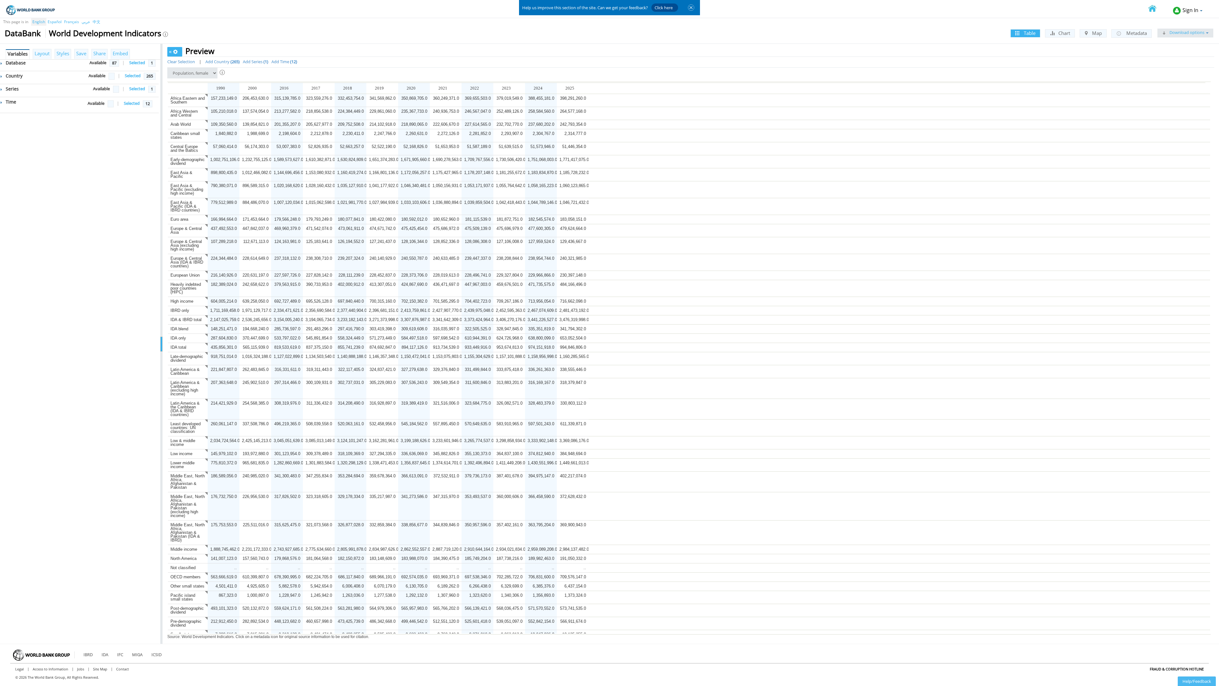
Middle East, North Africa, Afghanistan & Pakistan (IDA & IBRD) (187, 532)
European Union (185, 275)
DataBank (23, 33)
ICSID (156, 654)
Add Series (255, 61)
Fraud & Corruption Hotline (1177, 669)
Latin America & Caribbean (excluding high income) (185, 388)
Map (1096, 33)
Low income (181, 453)
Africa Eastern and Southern (187, 100)
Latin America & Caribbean (185, 371)
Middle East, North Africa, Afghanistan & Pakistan (187, 482)
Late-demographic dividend (186, 358)
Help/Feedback (1196, 681)
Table (1029, 33)
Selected (137, 62)
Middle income (183, 549)
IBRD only (179, 310)
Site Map (100, 669)
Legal (19, 669)
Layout (42, 53)
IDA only (178, 338)
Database (15, 63)
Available (98, 62)
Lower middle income (182, 465)
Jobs (80, 669)
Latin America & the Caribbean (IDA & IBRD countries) (185, 409)
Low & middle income (182, 442)
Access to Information (50, 669)
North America (183, 558)
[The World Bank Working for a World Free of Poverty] (30, 10)
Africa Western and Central (184, 113)
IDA (105, 654)
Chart (1063, 33)
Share (99, 53)
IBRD (88, 654)
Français (71, 21)
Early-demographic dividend (187, 161)
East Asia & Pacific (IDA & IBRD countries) (185, 206)
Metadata (1136, 33)
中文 (96, 21)
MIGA (137, 654)
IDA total (178, 347)
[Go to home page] (1155, 9)
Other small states (187, 586)
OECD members (185, 577)
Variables (18, 53)
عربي (86, 21)
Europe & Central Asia (186, 230)
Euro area (179, 219)
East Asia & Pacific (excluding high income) (186, 189)
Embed (120, 53)
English (38, 21)
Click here (664, 7)
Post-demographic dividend (187, 610)
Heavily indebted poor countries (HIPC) (185, 288)
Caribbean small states (185, 135)
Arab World (180, 124)
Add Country (221, 61)
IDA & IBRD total (186, 319)
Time (10, 102)
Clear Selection (181, 61)
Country (13, 76)
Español (55, 21)
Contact (122, 669)
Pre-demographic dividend (186, 623)
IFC (120, 654)
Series (11, 89)
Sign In (1190, 10)
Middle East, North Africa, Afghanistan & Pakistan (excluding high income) (187, 506)
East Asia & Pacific (181, 174)
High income (181, 301)
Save (81, 53)
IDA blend (179, 328)
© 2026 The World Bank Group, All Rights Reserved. (57, 677)
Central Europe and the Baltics (184, 148)
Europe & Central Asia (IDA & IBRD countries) (186, 262)
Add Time (283, 61)
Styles (63, 53)
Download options (1186, 32)
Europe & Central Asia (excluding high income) (186, 245)
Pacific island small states (182, 597)
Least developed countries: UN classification (185, 427)
